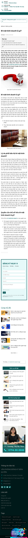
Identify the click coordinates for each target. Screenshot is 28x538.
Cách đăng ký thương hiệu (17, 325)
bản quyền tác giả (16, 525)
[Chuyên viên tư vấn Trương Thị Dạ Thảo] (14, 439)
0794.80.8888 (7, 10)
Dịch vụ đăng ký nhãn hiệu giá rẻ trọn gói (16, 372)
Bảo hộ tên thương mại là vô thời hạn (16, 411)
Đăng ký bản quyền (6, 26)
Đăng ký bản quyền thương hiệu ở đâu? (16, 406)
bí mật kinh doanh (12, 218)
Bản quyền (4, 522)
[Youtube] (7, 487)
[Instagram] (5, 487)
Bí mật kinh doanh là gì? (8, 41)
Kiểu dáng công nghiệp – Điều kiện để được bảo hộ (16, 419)
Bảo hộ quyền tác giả (21, 522)
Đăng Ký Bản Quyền (9, 536)
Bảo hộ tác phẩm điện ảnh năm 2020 (16, 402)
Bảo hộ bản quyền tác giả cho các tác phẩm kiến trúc (16, 415)
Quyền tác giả (16, 517)
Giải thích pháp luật (6, 503)
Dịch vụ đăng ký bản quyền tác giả (16, 376)
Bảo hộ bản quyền (17, 519)
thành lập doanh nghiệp (7, 528)
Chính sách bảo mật (6, 505)
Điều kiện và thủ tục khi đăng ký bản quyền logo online (18, 318)
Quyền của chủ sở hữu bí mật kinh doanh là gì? (13, 45)
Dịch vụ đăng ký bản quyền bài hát (16, 381)
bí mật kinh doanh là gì (14, 64)
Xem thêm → (14, 353)
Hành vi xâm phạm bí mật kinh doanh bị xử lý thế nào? (18, 311)
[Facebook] (2, 487)
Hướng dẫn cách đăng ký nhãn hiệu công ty (18, 339)
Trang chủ (3, 496)
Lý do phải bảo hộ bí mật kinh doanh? (12, 43)
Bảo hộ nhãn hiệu (6, 525)
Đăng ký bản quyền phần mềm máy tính (16, 385)
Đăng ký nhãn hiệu (6, 519)
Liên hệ (3, 508)
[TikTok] (10, 487)
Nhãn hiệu (11, 522)
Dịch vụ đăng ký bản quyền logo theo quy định (18, 346)
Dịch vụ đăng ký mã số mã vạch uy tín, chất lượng (16, 390)
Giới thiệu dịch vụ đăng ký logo (18, 332)
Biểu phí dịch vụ (5, 500)
